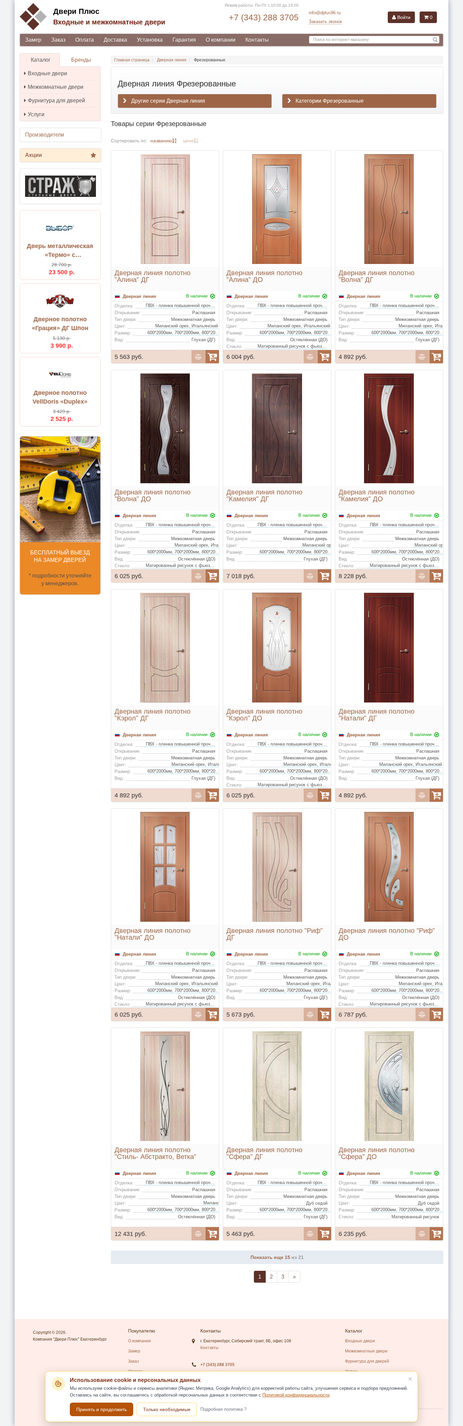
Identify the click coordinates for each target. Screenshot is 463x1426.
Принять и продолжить (101, 1409)
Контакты (257, 40)
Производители (44, 135)
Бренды (81, 60)
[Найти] (435, 40)
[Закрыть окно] (410, 1379)
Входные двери (47, 73)
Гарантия (184, 40)
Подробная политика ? (223, 1409)
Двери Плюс (76, 11)
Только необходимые (166, 1409)
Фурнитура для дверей (56, 100)
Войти (403, 17)
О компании (221, 40)
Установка (150, 40)
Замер (33, 40)
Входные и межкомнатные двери (109, 22)
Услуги (36, 114)
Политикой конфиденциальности (295, 1395)
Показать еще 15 (270, 1257)
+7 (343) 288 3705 (264, 17)
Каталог (41, 60)
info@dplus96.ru (325, 12)
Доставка (115, 40)
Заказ (58, 40)
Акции (33, 155)
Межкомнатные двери (55, 87)
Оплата (84, 40)
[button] (359, 101)
